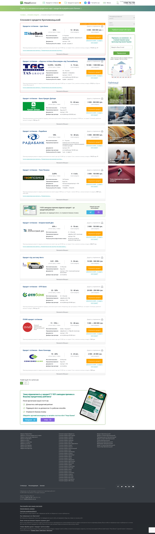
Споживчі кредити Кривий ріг (66, 455)
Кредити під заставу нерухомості (29, 437)
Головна (23, 15)
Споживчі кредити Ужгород (66, 476)
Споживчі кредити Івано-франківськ (68, 443)
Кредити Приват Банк (26, 434)
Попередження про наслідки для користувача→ (53, 246)
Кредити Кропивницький (103, 434)
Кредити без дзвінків (26, 446)
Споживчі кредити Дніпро (65, 442)
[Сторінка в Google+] (129, 486)
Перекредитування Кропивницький (106, 437)
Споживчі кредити (33, 15)
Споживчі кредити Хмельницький (68, 448)
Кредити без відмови (26, 445)
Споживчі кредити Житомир (66, 480)
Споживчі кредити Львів (65, 458)
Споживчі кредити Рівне (65, 469)
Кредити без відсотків (26, 448)
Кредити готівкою (52, 3)
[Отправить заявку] (33, 34)
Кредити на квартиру (26, 442)
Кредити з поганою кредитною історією (31, 435)
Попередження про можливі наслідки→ (51, 50)
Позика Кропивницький (103, 440)
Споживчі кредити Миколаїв (66, 463)
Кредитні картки (73, 3)
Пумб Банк (42, 530)
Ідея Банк (49, 530)
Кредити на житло (25, 443)
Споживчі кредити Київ (65, 450)
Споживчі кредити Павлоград (66, 466)
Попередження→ (46, 196)
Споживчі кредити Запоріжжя (66, 479)
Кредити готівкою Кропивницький (106, 435)
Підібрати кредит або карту (121, 30)
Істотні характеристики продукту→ (32, 50)
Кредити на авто (25, 440)
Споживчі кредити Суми (65, 471)
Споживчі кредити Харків (65, 445)
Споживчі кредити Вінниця (66, 477)
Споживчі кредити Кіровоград (67, 451)
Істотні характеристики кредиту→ (32, 246)
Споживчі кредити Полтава (66, 467)
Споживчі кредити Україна (66, 474)
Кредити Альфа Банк (26, 438)
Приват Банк (35, 530)
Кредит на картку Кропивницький (106, 445)
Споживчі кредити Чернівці (66, 440)
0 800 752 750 (129, 3)
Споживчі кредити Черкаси (66, 437)
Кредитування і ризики (27, 509)
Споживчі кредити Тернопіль (66, 472)
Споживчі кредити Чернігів (66, 438)
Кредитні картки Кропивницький (106, 438)
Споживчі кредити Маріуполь (66, 459)
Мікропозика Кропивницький (105, 442)
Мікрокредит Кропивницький (105, 443)
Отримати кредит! (94, 37)
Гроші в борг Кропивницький (104, 446)
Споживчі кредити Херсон (66, 446)
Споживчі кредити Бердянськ (66, 434)
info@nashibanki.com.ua (30, 499)
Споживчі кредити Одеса (65, 464)
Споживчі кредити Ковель (66, 453)
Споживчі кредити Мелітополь (67, 461)
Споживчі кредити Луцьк (65, 456)
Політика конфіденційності (28, 511)
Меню (109, 2)
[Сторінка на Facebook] (118, 486)
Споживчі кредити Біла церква (67, 435)
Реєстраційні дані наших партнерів (31, 506)
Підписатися (121, 53)
